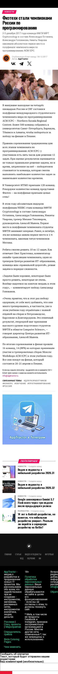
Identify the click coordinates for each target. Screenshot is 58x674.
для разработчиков (36, 381)
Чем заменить (12, 646)
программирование (40, 384)
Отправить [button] (6, 672)
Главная (7, 554)
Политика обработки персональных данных (33, 580)
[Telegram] (21, 63)
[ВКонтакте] (13, 63)
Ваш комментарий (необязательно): (22, 661)
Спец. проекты (12, 624)
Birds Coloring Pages (11, 640)
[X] (29, 63)
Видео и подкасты (33, 554)
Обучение (21, 384)
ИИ (40, 558)
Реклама (9, 621)
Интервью (49, 554)
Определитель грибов (12, 633)
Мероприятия (13, 626)
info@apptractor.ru (10, 376)
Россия (8, 386)
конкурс (8, 384)
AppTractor (23, 59)
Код (22, 558)
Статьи (18, 554)
